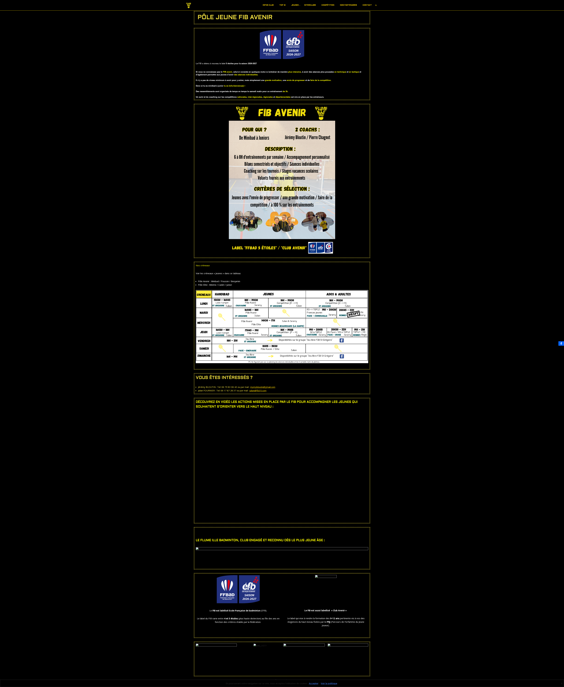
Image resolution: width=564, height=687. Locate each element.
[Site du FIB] (188, 5)
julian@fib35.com (257, 390)
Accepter (313, 683)
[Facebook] (561, 343)
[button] (274, 5)
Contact (367, 5)
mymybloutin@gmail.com (262, 387)
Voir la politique (329, 683)
